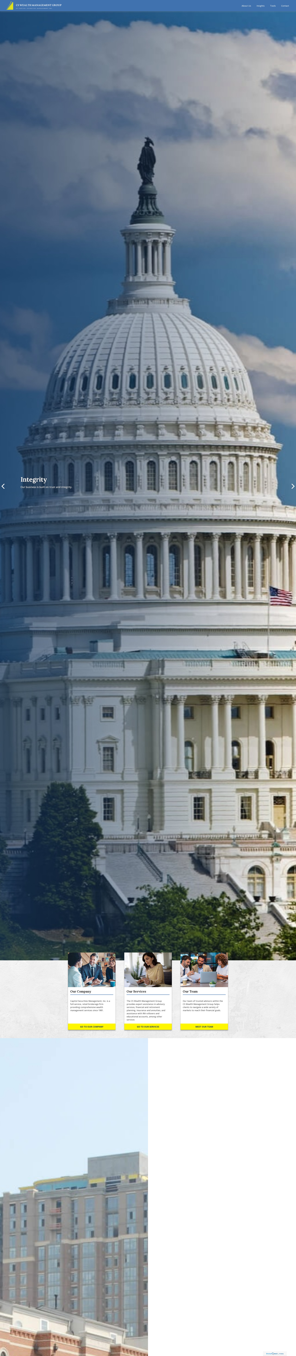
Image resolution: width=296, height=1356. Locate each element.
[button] (246, 5)
